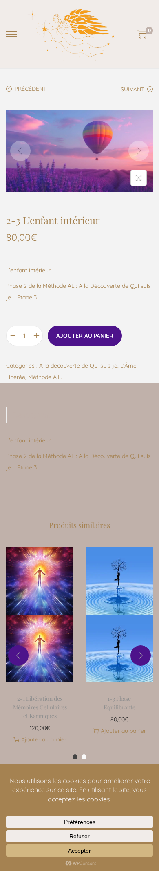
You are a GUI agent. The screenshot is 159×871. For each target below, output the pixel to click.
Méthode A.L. (45, 377)
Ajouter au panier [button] (43, 739)
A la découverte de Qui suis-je (78, 365)
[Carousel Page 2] (84, 756)
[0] (142, 34)
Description (32, 415)
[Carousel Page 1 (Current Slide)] (75, 756)
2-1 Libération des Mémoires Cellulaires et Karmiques (40, 707)
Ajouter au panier (84, 335)
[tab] (79, 415)
